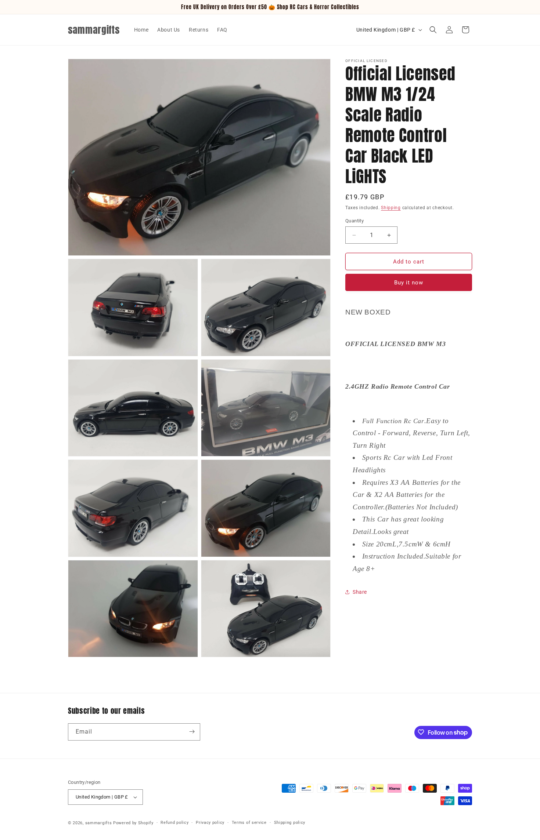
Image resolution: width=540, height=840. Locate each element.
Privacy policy (210, 822)
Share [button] (360, 592)
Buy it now (408, 282)
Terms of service (249, 822)
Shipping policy (290, 822)
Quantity (354, 220)
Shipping (391, 207)
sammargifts (98, 823)
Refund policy (174, 822)
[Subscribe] (192, 731)
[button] (433, 30)
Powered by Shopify (133, 823)
